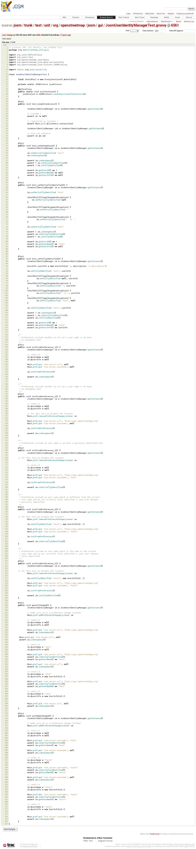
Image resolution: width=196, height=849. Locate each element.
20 (7, 94)
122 (6, 345)
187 (6, 504)
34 (7, 128)
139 (6, 386)
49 (7, 165)
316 (6, 821)
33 (7, 126)
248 (6, 654)
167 (6, 455)
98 (7, 286)
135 (6, 377)
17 (7, 87)
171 (6, 465)
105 (6, 303)
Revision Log (189, 21)
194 (6, 522)
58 (7, 187)
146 (6, 404)
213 (6, 568)
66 (7, 207)
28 (7, 114)
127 (6, 357)
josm (17, 25)
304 (6, 792)
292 (6, 762)
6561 (175, 25)
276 (6, 723)
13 (7, 77)
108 (6, 310)
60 (7, 192)
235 (6, 622)
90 (7, 266)
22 (7, 99)
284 (6, 743)
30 (7, 119)
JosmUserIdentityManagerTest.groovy (136, 25)
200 (6, 536)
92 (7, 271)
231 (6, 612)
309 (6, 804)
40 (7, 143)
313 (6, 814)
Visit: (128, 30)
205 (6, 549)
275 (6, 721)
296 (6, 772)
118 (6, 335)
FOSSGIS (136, 844)
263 (6, 691)
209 (6, 558)
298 (6, 777)
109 (6, 313)
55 (7, 180)
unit (47, 25)
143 (6, 396)
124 (6, 350)
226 (6, 600)
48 (7, 163)
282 (6, 738)
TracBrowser (154, 834)
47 (7, 160)
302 (6, 787)
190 (6, 512)
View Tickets (124, 17)
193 (6, 519)
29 (7, 116)
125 (6, 352)
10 (7, 69)
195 (6, 524)
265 (6, 696)
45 (7, 155)
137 (6, 381)
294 (6, 767)
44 (7, 153)
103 (6, 298)
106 (6, 305)
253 (6, 667)
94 (7, 276)
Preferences (138, 13)
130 (6, 364)
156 (6, 428)
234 (6, 620)
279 (6, 730)
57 (7, 185)
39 (7, 141)
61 (7, 195)
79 (7, 239)
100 (6, 291)
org (55, 25)
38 (7, 138)
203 (6, 544)
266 (6, 699)
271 (6, 711)
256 (6, 674)
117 (6, 332)
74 (7, 227)
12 (7, 74)
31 (7, 121)
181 (6, 490)
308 (6, 802)
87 (7, 259)
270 (6, 708)
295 (6, 770)
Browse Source (106, 17)
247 (6, 652)
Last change (7, 35)
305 (6, 794)
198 (6, 531)
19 (7, 92)
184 (6, 497)
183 (6, 495)
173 (6, 470)
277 (6, 726)
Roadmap (154, 17)
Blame (178, 21)
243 (6, 642)
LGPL (186, 846)
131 (6, 367)
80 (7, 241)
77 (7, 234)
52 (7, 173)
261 (6, 686)
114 (6, 325)
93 (7, 273)
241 (6, 637)
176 (6, 477)
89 (7, 263)
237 (6, 627)
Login (128, 13)
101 (6, 293)
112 (6, 320)
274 (6, 718)
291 (6, 760)
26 (7, 109)
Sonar (177, 17)
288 (6, 753)
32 (7, 123)
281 (6, 735)
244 (6, 644)
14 (7, 79)
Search (189, 17)
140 (6, 389)
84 (7, 251)
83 (7, 249)
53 (7, 175)
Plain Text (88, 841)
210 (6, 561)
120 (6, 340)
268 (6, 703)
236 (6, 625)
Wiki (64, 17)
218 (6, 581)
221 (6, 588)
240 (6, 635)
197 (6, 529)
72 (7, 222)
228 (6, 605)
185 (6, 499)
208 (6, 556)
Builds (166, 17)
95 (7, 278)
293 (6, 765)
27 (7, 111)
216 (6, 576)
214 (6, 571)
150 (6, 413)
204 (6, 546)
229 (6, 608)
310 (6, 807)
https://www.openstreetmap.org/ (182, 844)
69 (7, 214)
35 (7, 131)
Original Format (105, 841)
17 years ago (65, 35)
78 (7, 236)
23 (7, 101)
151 (6, 416)
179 (6, 485)
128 (6, 359)
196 (6, 527)
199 (6, 534)
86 (7, 256)
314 (6, 817)
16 (7, 84)
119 (6, 337)
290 (6, 758)
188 (6, 507)
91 (7, 269)
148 (6, 409)
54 (7, 178)
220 (6, 586)
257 (6, 676)
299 (6, 780)
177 (6, 480)
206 (6, 551)
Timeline (75, 17)
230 (6, 610)
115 (6, 327)
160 (6, 438)
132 (6, 369)
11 (7, 72)
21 (7, 96)
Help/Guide (149, 13)
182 (6, 492)
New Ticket (139, 17)
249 (6, 657)
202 (6, 541)
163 (6, 445)
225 (6, 598)
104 (6, 300)
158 (6, 433)
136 (6, 379)
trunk (28, 25)
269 (6, 706)
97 (7, 283)
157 (6, 431)
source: (7, 25)
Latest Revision (152, 21)
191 (6, 514)
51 (7, 170)
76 (7, 232)
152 (6, 418)
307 (6, 799)
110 (6, 315)
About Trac (161, 13)
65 (7, 204)
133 (6, 372)
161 (6, 440)
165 (6, 450)
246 (6, 649)
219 (6, 583)
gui (100, 25)
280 (6, 733)
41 (7, 146)
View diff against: (176, 31)
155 (6, 426)
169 (6, 460)
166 (6, 453)
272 (6, 713)
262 (6, 689)
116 (6, 330)
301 (6, 785)
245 (6, 647)
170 (6, 463)
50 (7, 168)
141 (6, 391)
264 (6, 694)
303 (6, 789)
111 (6, 318)
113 (6, 322)
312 (6, 812)
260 (6, 684)
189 (6, 509)
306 (6, 797)
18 (7, 89)
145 (6, 401)
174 (6, 472)
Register (171, 13)
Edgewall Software (30, 846)
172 (6, 468)
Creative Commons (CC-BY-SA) (138, 846)
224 (6, 595)
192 (6, 517)
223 (6, 593)
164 (6, 448)
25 (7, 106)
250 (6, 659)
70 (7, 217)
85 (7, 254)
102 (6, 295)
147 (6, 406)
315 (6, 819)
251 (6, 662)
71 (7, 219)
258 (6, 679)
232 (6, 615)
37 (7, 136)
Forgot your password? (185, 13)
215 (6, 573)
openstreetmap (73, 25)
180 (6, 487)
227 (6, 603)
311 (6, 809)
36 (7, 133)
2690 (38, 35)
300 (6, 782)
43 (7, 151)
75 (7, 229)
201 (6, 539)
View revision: (148, 31)
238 (6, 630)
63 (7, 200)
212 (6, 566)
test (38, 25)
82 (7, 246)
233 (6, 617)
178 (6, 482)
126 (6, 354)
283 (6, 740)
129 (6, 362)
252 (6, 664)
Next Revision (166, 21)
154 (6, 423)
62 (7, 197)
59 (7, 190)
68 (7, 212)
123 (6, 347)
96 (7, 281)
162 (6, 443)
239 (6, 632)
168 (6, 458)
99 (7, 288)
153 (6, 421)
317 (6, 824)
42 (7, 148)
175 (6, 475)
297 (6, 775)
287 (6, 750)
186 (6, 502)
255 (6, 671)
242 (6, 640)
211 (6, 563)
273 (6, 716)
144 (6, 399)
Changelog (89, 17)
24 (7, 104)
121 (6, 342)
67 (7, 210)
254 (6, 669)
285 (6, 745)
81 (7, 244)
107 (6, 308)
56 (7, 182)
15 (7, 82)
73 (7, 224)
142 (6, 394)
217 (6, 578)
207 (6, 554)
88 (7, 261)
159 (6, 436)
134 (6, 374)
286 (6, 748)
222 (6, 590)
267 (6, 701)
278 (6, 728)
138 (6, 384)
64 (7, 202)
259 (6, 681)
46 (7, 158)
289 (6, 755)
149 (6, 411)
